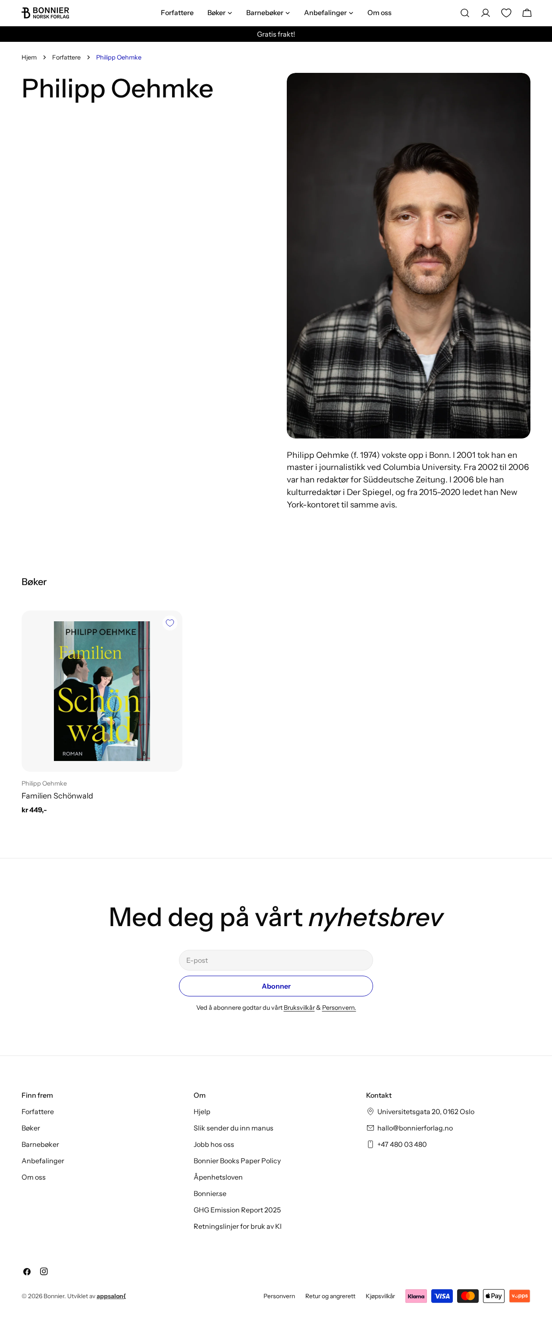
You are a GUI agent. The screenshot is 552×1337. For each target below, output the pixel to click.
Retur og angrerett (330, 1296)
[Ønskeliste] (506, 13)
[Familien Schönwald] (102, 691)
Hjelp (202, 1111)
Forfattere (66, 57)
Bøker (31, 1128)
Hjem (29, 57)
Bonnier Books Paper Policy (237, 1160)
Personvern (279, 1296)
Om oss (34, 1177)
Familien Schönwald (57, 795)
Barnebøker (40, 1144)
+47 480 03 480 (402, 1144)
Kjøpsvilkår (380, 1296)
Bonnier (54, 1296)
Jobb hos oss (214, 1144)
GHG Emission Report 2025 (237, 1209)
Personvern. (339, 1007)
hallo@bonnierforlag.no (415, 1128)
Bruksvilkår (299, 1007)
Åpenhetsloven (218, 1177)
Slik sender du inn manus (233, 1128)
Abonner (276, 986)
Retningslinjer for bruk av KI (238, 1226)
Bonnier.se (210, 1193)
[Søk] (465, 13)
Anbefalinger (43, 1160)
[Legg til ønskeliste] (170, 623)
